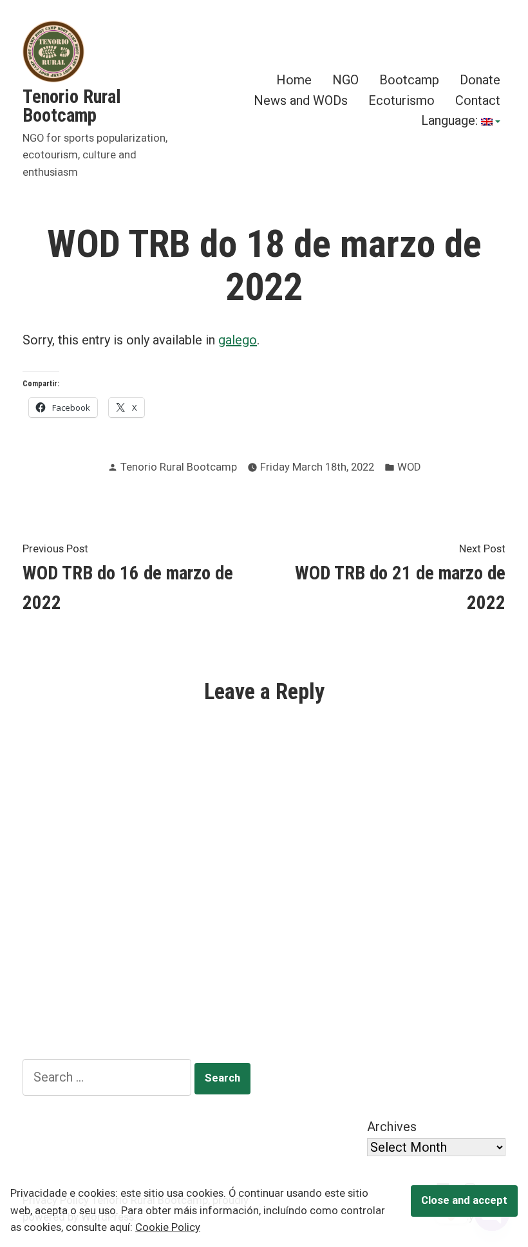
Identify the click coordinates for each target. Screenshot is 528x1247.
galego (237, 340)
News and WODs (301, 100)
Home (294, 80)
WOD (408, 467)
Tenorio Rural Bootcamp (72, 106)
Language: (451, 121)
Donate (480, 80)
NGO (345, 80)
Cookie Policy (167, 1227)
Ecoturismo (401, 100)
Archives (392, 1126)
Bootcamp (409, 80)
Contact (477, 100)
